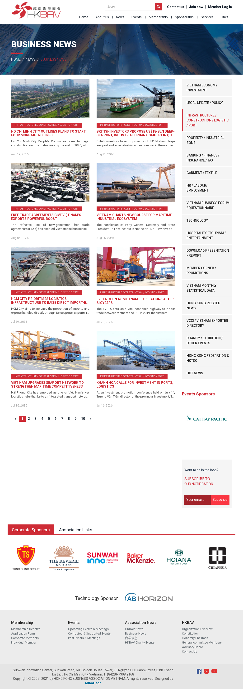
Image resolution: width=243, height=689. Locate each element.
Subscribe (220, 499)
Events (136, 17)
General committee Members (202, 642)
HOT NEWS (195, 373)
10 (83, 419)
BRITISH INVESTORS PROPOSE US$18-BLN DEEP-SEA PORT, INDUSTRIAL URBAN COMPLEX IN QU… (136, 133)
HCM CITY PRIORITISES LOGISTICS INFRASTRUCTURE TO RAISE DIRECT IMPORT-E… (49, 300)
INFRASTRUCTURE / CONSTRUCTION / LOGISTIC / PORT (208, 120)
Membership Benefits (25, 629)
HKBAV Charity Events (139, 642)
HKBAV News (134, 629)
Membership (158, 17)
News (120, 17)
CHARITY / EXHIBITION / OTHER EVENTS (205, 340)
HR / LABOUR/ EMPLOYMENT (197, 187)
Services (207, 17)
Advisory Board (192, 647)
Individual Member (23, 642)
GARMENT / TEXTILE (202, 173)
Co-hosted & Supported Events (89, 633)
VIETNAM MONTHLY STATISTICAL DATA (201, 288)
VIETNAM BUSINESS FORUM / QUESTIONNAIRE (208, 205)
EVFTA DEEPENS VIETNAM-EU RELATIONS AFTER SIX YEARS (135, 301)
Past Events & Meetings (84, 638)
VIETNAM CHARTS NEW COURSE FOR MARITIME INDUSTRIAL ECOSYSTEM (134, 217)
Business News (135, 633)
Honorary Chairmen (195, 638)
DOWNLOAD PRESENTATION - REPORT (208, 253)
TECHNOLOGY (197, 220)
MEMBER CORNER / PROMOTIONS (201, 270)
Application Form (23, 633)
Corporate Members (25, 638)
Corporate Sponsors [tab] (31, 529)
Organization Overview (197, 629)
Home (83, 17)
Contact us (175, 7)
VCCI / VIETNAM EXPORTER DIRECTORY (207, 323)
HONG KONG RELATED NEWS (203, 305)
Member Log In (220, 7)
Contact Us (189, 651)
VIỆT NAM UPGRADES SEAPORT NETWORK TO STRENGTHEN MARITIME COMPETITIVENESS (47, 384)
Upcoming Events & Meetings (88, 629)
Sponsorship (184, 17)
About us (102, 17)
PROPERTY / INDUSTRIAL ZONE (205, 140)
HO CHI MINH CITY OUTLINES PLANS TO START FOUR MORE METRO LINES (48, 133)
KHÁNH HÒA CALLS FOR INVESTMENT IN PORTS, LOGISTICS (135, 384)
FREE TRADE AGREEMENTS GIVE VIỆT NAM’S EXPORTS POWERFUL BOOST (46, 217)
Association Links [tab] (75, 529)
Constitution (190, 633)
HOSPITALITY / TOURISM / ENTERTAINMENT (206, 235)
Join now (196, 7)
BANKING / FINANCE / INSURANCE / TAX (203, 157)
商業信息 (131, 638)
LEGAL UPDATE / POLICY (205, 103)
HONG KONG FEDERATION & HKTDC (208, 358)
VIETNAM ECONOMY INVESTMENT (202, 87)
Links (224, 17)
